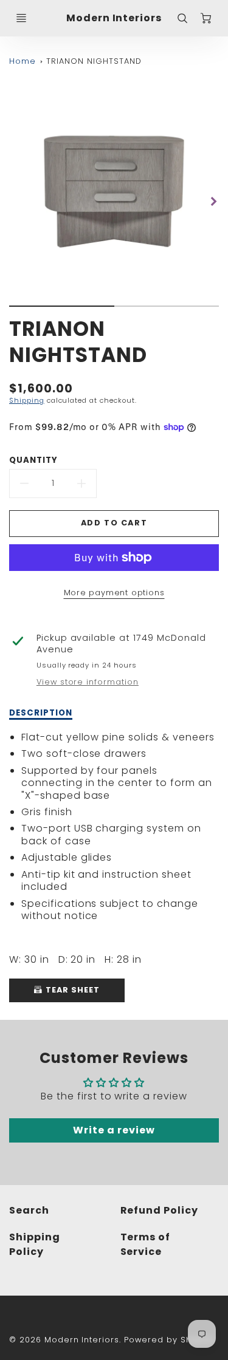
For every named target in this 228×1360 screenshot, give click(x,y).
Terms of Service (145, 1244)
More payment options (114, 592)
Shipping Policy (34, 1244)
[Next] (213, 201)
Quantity (33, 460)
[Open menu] (21, 18)
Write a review (113, 1130)
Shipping (26, 400)
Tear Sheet (71, 990)
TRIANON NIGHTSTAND (93, 61)
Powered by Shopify (168, 1339)
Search (29, 1210)
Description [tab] (40, 713)
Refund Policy (159, 1210)
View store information (87, 682)
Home (22, 61)
